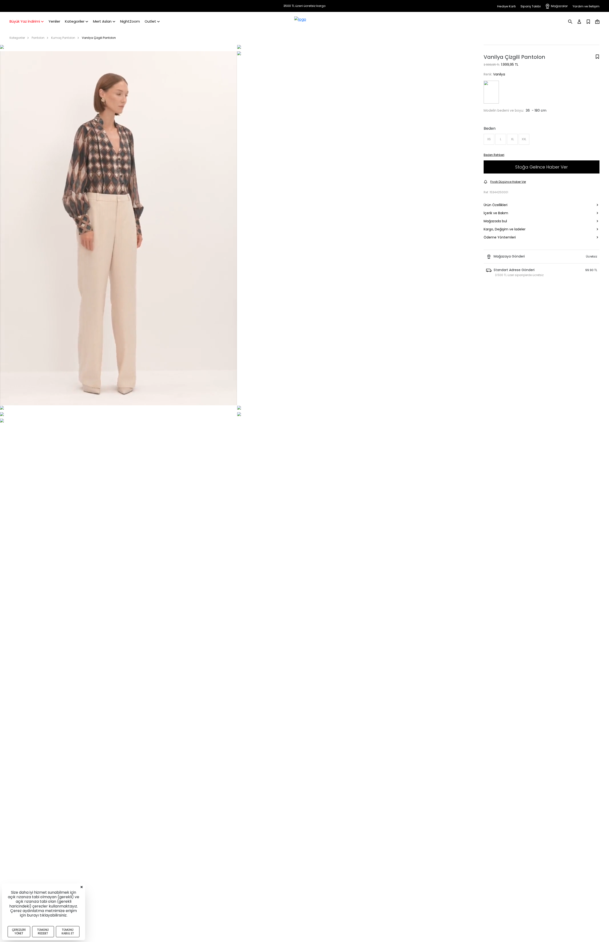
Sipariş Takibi (531, 6)
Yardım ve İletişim (586, 6)
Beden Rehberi (494, 155)
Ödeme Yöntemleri (500, 237)
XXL (524, 139)
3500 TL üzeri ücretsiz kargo (304, 6)
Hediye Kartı (506, 6)
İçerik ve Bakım (496, 213)
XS (489, 139)
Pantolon (38, 38)
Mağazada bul (495, 221)
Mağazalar (559, 6)
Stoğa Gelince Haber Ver (541, 167)
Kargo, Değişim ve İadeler (505, 229)
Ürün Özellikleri (495, 205)
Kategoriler (17, 38)
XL (512, 139)
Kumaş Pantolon (63, 38)
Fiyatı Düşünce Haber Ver (508, 182)
